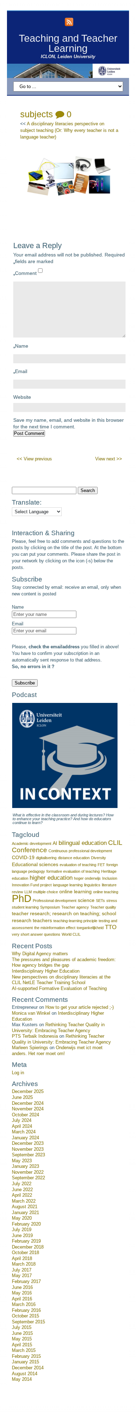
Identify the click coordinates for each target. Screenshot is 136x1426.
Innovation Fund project (32, 885)
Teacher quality (103, 907)
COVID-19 (23, 857)
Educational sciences (35, 864)
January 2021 (25, 1212)
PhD (21, 898)
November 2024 (28, 1109)
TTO (110, 927)
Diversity (98, 858)
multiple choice (45, 892)
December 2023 (28, 1143)
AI (55, 843)
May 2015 (22, 1339)
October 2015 (25, 1316)
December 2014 (28, 1367)
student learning (25, 907)
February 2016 (26, 1310)
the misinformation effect (54, 928)
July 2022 (21, 1183)
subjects (36, 114)
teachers (42, 920)
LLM (28, 892)
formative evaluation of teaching (73, 871)
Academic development (31, 843)
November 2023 (28, 1149)
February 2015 (26, 1356)
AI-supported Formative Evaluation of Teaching (59, 988)
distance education (74, 858)
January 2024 (25, 1137)
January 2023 (25, 1166)
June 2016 (22, 1287)
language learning (68, 885)
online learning (75, 891)
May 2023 (22, 1160)
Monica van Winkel (31, 1013)
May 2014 (22, 1379)
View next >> (108, 459)
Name (20, 347)
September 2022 (28, 1177)
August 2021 (24, 1206)
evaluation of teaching (78, 865)
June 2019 (22, 1235)
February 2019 (26, 1241)
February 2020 (26, 1224)
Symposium (50, 907)
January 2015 (25, 1362)
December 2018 (28, 1247)
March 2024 (24, 1132)
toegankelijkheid (90, 928)
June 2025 (22, 1097)
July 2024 (21, 1120)
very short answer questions (36, 934)
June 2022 (22, 1189)
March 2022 (24, 1201)
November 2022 (28, 1172)
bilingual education (83, 843)
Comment (25, 274)
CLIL (115, 842)
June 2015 (22, 1333)
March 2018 (24, 1264)
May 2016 (22, 1293)
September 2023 (28, 1154)
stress (111, 900)
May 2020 (22, 1218)
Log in (18, 1072)
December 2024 (28, 1103)
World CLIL (71, 934)
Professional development (54, 900)
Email (20, 373)
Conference (29, 850)
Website (22, 397)
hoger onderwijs (87, 878)
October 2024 (25, 1114)
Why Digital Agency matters (40, 953)
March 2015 (24, 1350)
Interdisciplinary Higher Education (46, 971)
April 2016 (22, 1299)
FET (101, 865)
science (86, 900)
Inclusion (109, 878)
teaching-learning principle (75, 921)
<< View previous (34, 459)
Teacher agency (75, 907)
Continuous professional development (80, 851)
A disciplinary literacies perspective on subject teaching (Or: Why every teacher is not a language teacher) (69, 130)
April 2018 (22, 1258)
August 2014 (24, 1373)
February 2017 (26, 1281)
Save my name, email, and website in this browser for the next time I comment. (68, 423)
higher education (51, 877)
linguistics (92, 885)
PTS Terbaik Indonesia (35, 1036)
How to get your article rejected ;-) (79, 1007)
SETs (100, 900)
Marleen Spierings (30, 1047)
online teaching (105, 892)
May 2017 (22, 1275)
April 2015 (22, 1344)
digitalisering (46, 858)
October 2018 (25, 1252)
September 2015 (28, 1322)
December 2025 (28, 1091)
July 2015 (21, 1327)
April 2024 (22, 1126)
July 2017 (21, 1270)
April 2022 (22, 1195)
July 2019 (21, 1229)
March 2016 (24, 1304)
